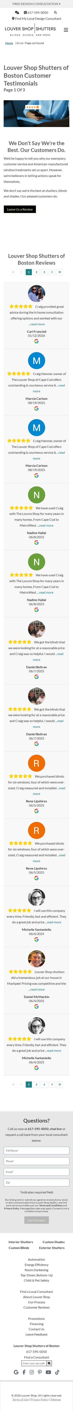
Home (9, 43)
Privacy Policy (11, 1208)
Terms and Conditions (50, 1205)
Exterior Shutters (51, 1248)
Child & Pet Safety (36, 1280)
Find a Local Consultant (36, 1291)
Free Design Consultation (36, 4)
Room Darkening (36, 1270)
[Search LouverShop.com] (49, 1363)
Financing (36, 1324)
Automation (36, 1259)
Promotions (36, 1318)
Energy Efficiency (36, 1264)
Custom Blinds (19, 1248)
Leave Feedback (36, 1334)
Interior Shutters (21, 1242)
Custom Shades (54, 1242)
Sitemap (56, 1399)
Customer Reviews (37, 1307)
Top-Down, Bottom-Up (36, 1275)
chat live (56, 1129)
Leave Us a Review (20, 209)
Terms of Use (20, 1399)
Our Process (36, 1302)
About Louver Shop (36, 1297)
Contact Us (36, 1329)
